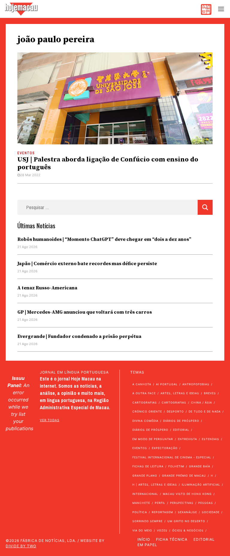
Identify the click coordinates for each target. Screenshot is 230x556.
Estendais (210, 439)
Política (139, 512)
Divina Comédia (145, 420)
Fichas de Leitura (148, 466)
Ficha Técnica (171, 539)
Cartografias (144, 402)
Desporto (175, 411)
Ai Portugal (167, 384)
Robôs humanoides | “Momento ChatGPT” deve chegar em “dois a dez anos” (104, 239)
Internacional (145, 493)
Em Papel (147, 545)
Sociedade (211, 512)
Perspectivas (181, 502)
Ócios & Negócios (188, 530)
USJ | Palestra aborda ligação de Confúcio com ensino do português (107, 163)
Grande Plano (144, 475)
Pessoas (205, 502)
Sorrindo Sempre (147, 521)
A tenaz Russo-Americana (47, 288)
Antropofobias (195, 384)
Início (143, 539)
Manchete (141, 502)
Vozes (162, 530)
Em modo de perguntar (152, 439)
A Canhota (141, 384)
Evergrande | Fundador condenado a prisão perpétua (79, 336)
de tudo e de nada (205, 411)
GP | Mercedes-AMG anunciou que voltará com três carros (84, 312)
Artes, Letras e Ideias (180, 393)
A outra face (144, 393)
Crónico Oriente (147, 411)
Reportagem (162, 512)
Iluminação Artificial (201, 484)
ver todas (49, 420)
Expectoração (165, 448)
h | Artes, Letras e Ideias (154, 484)
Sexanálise (187, 512)
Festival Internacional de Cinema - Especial (171, 457)
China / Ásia (201, 402)
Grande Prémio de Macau (184, 475)
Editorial (181, 429)
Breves (210, 393)
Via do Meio (142, 530)
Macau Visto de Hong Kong (187, 493)
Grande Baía (199, 466)
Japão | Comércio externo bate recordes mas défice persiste (87, 264)
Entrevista (187, 439)
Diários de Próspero (181, 420)
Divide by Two (21, 546)
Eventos (26, 153)
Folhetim (176, 466)
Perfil (160, 502)
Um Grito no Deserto (186, 521)
